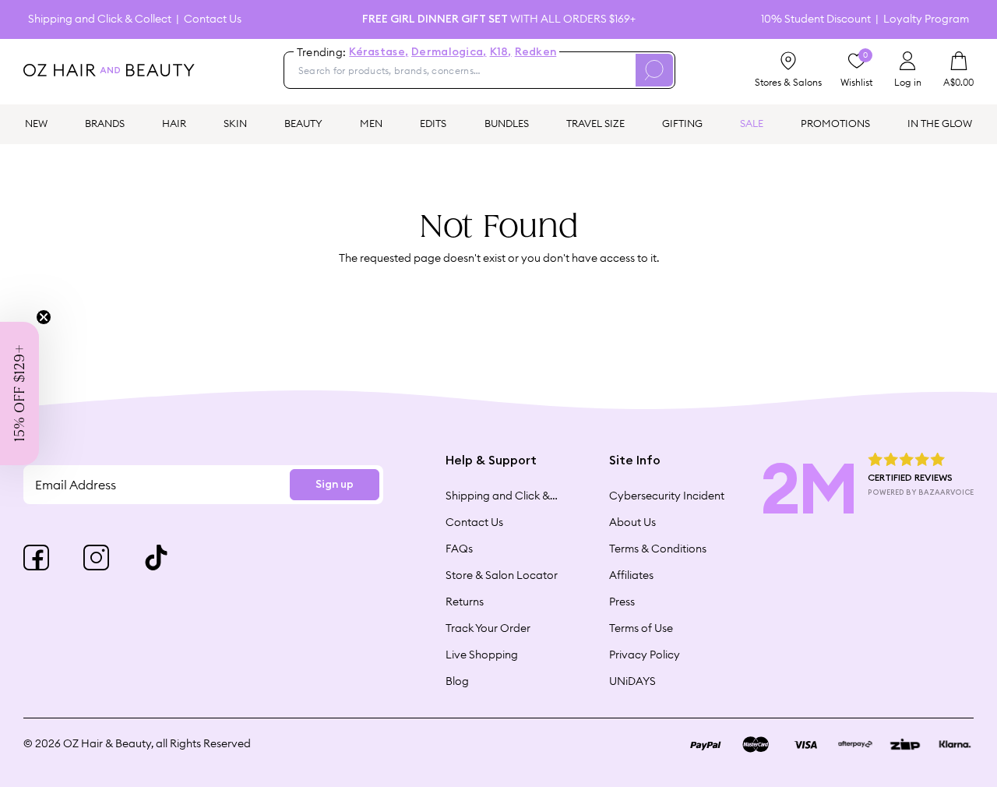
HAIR (174, 123)
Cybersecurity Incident (666, 496)
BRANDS (105, 123)
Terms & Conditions (657, 549)
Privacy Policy (644, 655)
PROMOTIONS (835, 123)
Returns (465, 602)
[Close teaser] (43, 317)
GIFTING (682, 123)
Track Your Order (488, 628)
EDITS (433, 123)
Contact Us (212, 19)
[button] (19, 393)
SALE (751, 123)
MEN (371, 123)
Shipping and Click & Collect (99, 19)
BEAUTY (303, 123)
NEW (36, 123)
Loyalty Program (926, 19)
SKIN (235, 123)
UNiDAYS (632, 681)
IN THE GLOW (939, 123)
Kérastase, (378, 52)
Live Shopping (482, 655)
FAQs (459, 549)
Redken (536, 52)
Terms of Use (641, 628)
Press (622, 602)
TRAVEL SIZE (595, 123)
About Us (632, 522)
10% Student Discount (816, 19)
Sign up (334, 484)
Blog (457, 681)
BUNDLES (506, 123)
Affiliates (631, 575)
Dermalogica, (448, 52)
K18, (501, 52)
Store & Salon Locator (502, 575)
